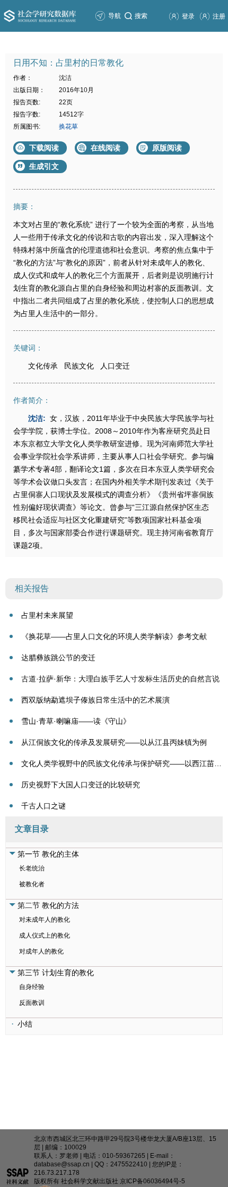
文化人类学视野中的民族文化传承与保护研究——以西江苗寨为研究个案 (122, 763)
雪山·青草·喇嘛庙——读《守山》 (75, 721)
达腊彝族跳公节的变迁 (58, 657)
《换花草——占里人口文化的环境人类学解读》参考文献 (114, 636)
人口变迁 (115, 366)
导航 (114, 16)
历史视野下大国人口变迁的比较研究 (80, 784)
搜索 (141, 16)
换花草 (68, 126)
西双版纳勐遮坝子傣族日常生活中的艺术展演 (95, 700)
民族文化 (79, 366)
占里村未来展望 (47, 615)
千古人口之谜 (43, 806)
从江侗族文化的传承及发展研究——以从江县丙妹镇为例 (114, 742)
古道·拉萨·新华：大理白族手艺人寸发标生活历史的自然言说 (120, 679)
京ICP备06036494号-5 (152, 1181)
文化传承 (43, 366)
